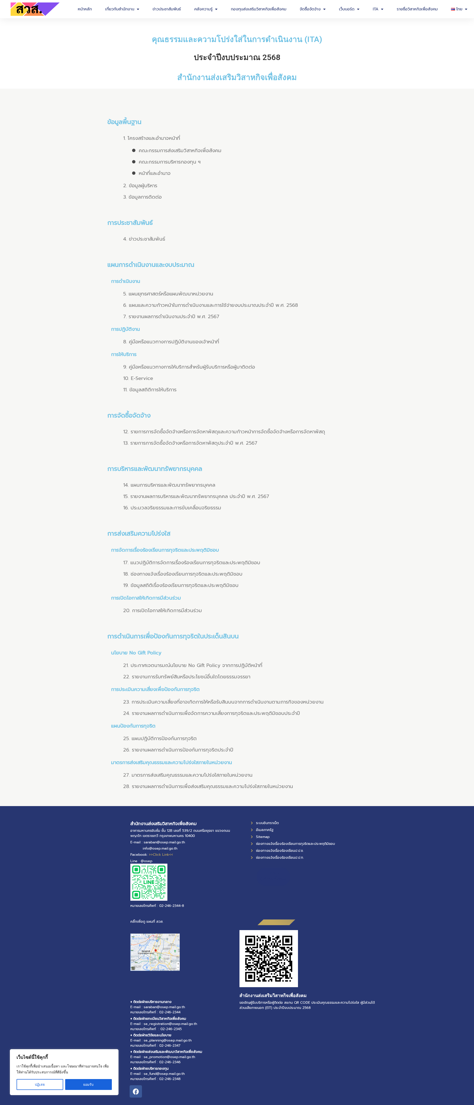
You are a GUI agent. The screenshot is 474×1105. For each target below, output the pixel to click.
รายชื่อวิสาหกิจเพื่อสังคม (417, 9)
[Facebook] (136, 1091)
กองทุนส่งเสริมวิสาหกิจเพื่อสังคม (258, 9)
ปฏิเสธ (40, 1084)
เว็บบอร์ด (347, 9)
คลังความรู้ (203, 9)
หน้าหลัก (85, 9)
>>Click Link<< (161, 854)
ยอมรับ (88, 1084)
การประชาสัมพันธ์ (130, 223)
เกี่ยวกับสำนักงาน (119, 9)
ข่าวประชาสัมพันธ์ (167, 9)
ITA (375, 9)
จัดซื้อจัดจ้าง (310, 9)
